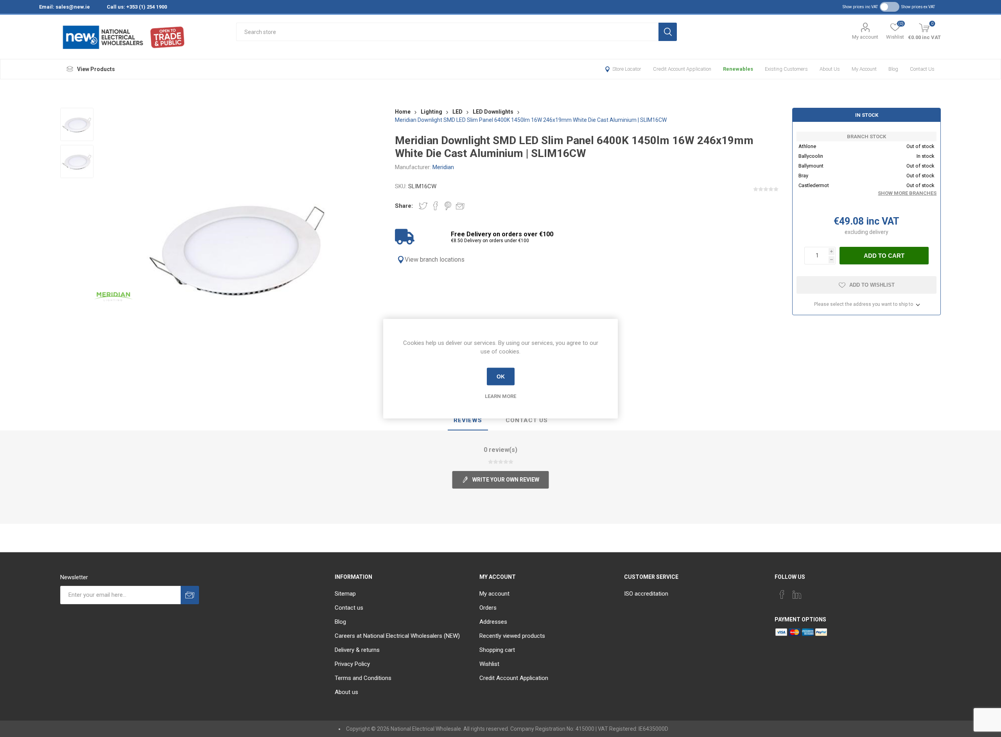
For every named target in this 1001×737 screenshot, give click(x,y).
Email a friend (460, 206)
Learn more (500, 396)
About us (830, 69)
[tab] (468, 420)
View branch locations (435, 259)
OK (501, 376)
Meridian (443, 167)
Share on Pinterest (448, 206)
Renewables (738, 69)
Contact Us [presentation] (527, 420)
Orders (488, 607)
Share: (404, 205)
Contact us (922, 69)
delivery (878, 232)
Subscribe (190, 595)
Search (667, 32)
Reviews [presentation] (468, 420)
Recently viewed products (512, 635)
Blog (893, 69)
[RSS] (826, 592)
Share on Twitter (423, 206)
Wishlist (489, 663)
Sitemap (345, 593)
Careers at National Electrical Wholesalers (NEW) (397, 635)
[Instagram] (811, 592)
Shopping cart (497, 649)
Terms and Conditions (363, 678)
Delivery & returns (357, 649)
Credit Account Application (682, 69)
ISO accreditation (646, 593)
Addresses (493, 621)
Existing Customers (786, 69)
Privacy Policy (352, 663)
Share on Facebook (435, 206)
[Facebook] (782, 594)
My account (865, 37)
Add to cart (884, 255)
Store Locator (626, 69)
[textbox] (447, 32)
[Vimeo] (797, 594)
